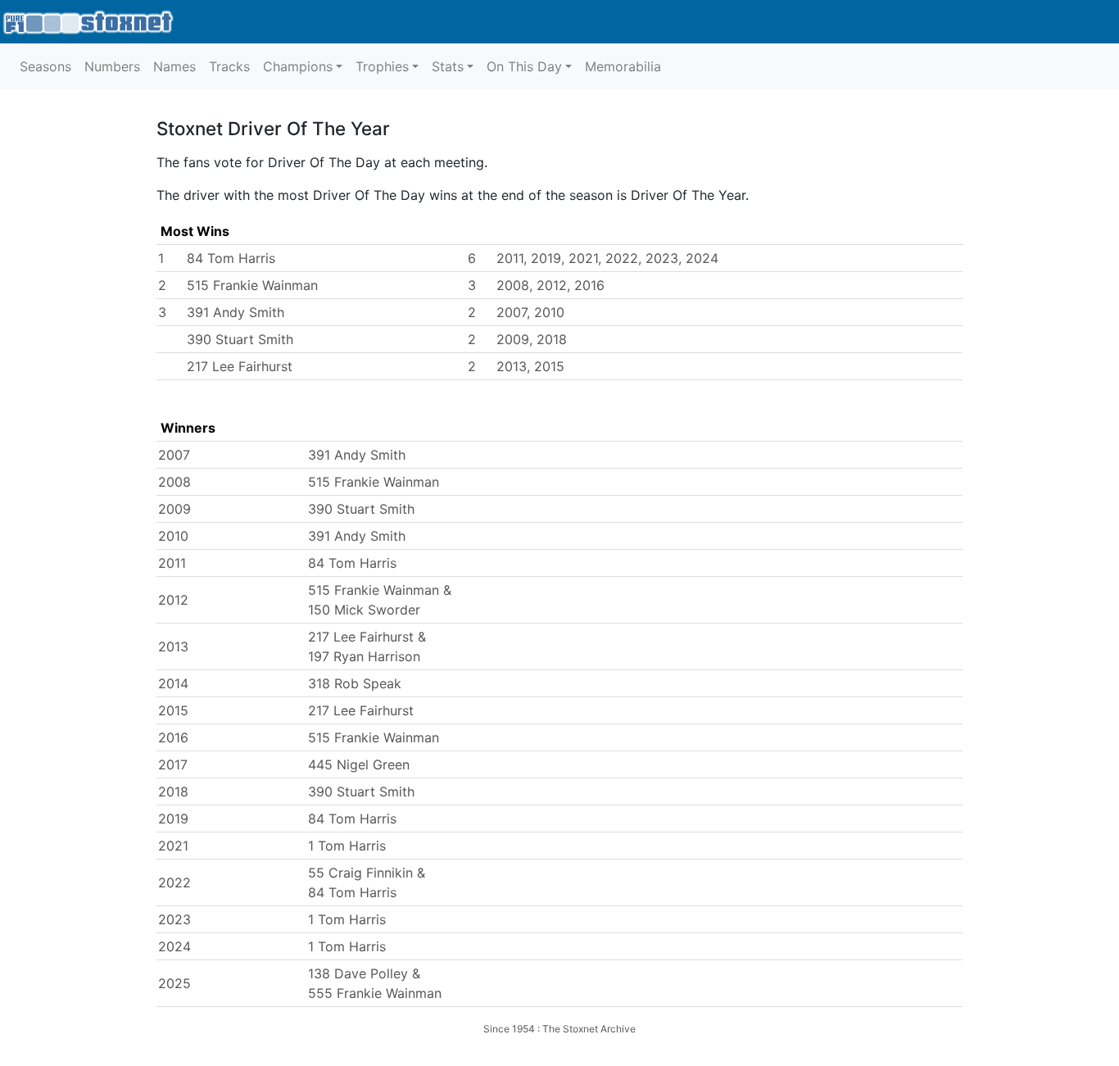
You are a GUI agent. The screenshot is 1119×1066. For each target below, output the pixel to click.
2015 (173, 710)
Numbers (112, 66)
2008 (174, 482)
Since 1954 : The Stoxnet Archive (559, 1029)
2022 (174, 882)
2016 (173, 737)
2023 (174, 919)
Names (174, 66)
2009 (174, 509)
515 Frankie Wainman (252, 285)
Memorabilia (623, 66)
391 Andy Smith (235, 312)
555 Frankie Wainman (375, 993)
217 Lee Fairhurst (239, 366)
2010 (173, 536)
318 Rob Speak (354, 683)
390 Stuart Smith (240, 339)
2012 (173, 600)
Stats (448, 66)
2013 (173, 646)
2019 (173, 818)
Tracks (229, 66)
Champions (298, 66)
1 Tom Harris (347, 845)
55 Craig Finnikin (360, 872)
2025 (174, 983)
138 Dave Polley (358, 973)
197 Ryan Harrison (364, 656)
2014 (173, 683)
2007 (174, 455)
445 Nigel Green (359, 764)
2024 (174, 946)
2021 (173, 845)
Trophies (382, 66)
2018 (173, 791)
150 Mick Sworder (364, 609)
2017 (173, 764)
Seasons (45, 66)
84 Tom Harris (231, 258)
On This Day (524, 66)
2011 (172, 563)
